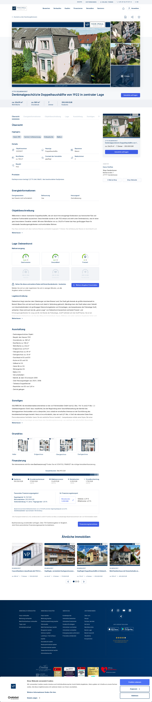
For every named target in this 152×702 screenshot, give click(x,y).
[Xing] (121, 616)
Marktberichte (88, 627)
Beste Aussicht (89, 633)
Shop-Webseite (132, 180)
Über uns (87, 615)
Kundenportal (67, 615)
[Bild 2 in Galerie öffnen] (125, 32)
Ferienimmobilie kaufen (48, 647)
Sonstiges (91, 116)
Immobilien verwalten (69, 630)
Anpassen (133, 689)
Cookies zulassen (134, 682)
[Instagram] (118, 610)
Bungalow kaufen (46, 630)
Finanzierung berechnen (88, 524)
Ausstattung (78, 116)
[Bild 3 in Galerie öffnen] (125, 54)
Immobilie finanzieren (69, 621)
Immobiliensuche (46, 653)
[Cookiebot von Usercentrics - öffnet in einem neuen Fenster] (13, 698)
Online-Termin (107, 2)
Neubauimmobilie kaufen (49, 644)
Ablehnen (134, 696)
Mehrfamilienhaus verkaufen (28, 621)
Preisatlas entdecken (69, 636)
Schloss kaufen (46, 633)
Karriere (87, 624)
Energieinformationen (32, 116)
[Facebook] (112, 610)
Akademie (87, 636)
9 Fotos (134, 117)
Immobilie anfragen (131, 95)
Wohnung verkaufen (25, 618)
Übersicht (15, 116)
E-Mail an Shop (112, 180)
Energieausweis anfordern (71, 633)
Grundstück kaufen (47, 641)
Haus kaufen (45, 615)
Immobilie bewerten (69, 618)
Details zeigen (32, 698)
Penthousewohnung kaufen (49, 621)
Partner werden (89, 621)
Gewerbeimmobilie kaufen (49, 650)
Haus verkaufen (24, 615)
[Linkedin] (130, 610)
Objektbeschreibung (53, 116)
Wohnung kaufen (46, 618)
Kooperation (88, 639)
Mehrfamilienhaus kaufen (49, 627)
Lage (67, 116)
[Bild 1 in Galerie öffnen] (61, 54)
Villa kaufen (44, 624)
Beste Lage (88, 630)
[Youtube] (124, 610)
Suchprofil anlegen (69, 624)
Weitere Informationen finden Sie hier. (41, 692)
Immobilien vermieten (70, 627)
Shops (86, 618)
